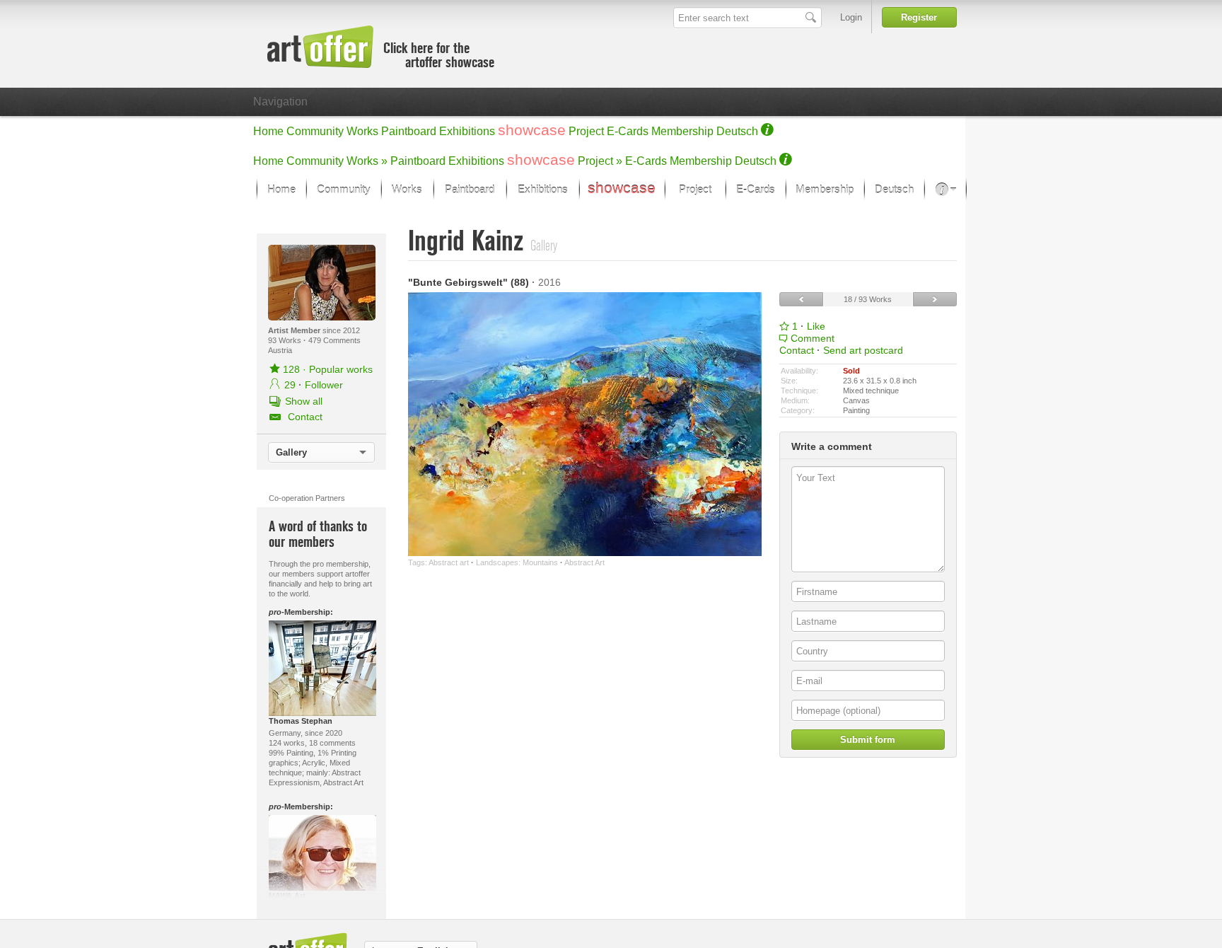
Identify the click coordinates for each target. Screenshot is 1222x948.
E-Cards (627, 131)
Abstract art (449, 562)
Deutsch (737, 131)
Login (851, 17)
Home (268, 131)
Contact (796, 350)
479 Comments (334, 340)
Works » (367, 161)
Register (919, 17)
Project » (600, 161)
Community (315, 131)
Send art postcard (863, 350)
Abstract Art (584, 562)
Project (586, 131)
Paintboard (408, 131)
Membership (682, 131)
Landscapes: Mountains (517, 562)
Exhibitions (467, 131)
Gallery (291, 452)
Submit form (867, 739)
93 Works (285, 340)
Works (362, 131)
